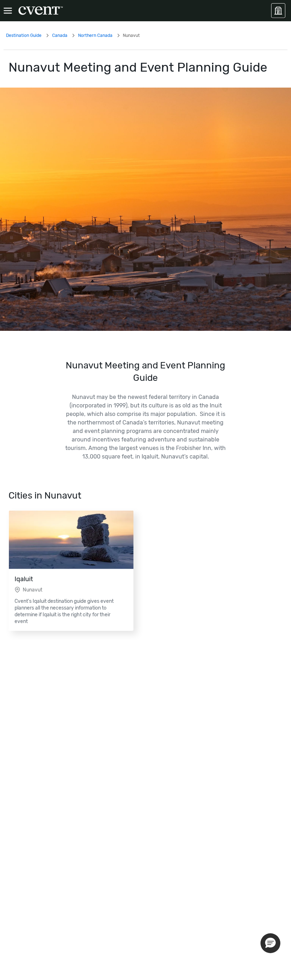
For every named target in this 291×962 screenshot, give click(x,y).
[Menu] (8, 10)
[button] (270, 943)
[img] (145, 209)
